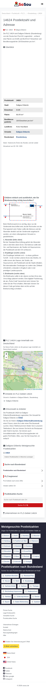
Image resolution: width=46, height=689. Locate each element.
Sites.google (9, 676)
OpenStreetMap (37, 389)
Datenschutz (7, 630)
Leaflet (28, 389)
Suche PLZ (22, 505)
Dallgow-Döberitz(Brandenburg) (29, 421)
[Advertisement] (23, 73)
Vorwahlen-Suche (8, 615)
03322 (20, 418)
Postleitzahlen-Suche (10, 618)
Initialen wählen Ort (9, 486)
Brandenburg (21, 137)
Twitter (7, 671)
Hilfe (4, 635)
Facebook (8, 668)
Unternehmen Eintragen (10, 624)
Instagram (8, 679)
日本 (8, 657)
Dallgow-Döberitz (23, 132)
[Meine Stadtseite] (23, 4)
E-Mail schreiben (11, 646)
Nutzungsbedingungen (10, 633)
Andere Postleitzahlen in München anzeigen (18, 457)
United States (11, 662)
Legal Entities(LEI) (9, 613)
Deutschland (10, 653)
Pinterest (8, 673)
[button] (23, 368)
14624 (7, 453)
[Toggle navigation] (42, 3)
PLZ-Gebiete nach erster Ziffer (13, 481)
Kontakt (5, 627)
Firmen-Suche (7, 610)
